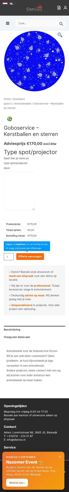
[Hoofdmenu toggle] (7, 23)
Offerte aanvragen (30, 256)
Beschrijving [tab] (12, 329)
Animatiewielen (22, 103)
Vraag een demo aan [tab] (17, 337)
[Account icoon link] (65, 7)
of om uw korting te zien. (27, 244)
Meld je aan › (17, 482)
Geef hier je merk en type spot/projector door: (16, 163)
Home (7, 99)
